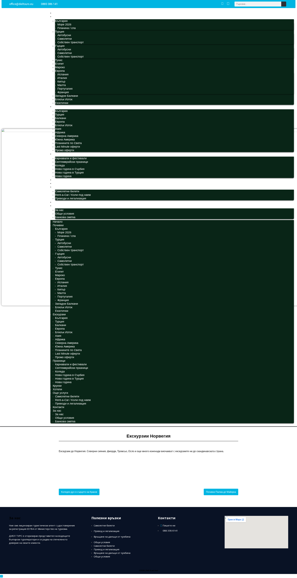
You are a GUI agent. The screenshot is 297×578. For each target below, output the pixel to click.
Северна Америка (66, 136)
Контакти (58, 202)
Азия (58, 128)
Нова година (63, 176)
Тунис (58, 60)
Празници (59, 153)
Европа (60, 70)
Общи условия (64, 213)
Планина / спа (66, 28)
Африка (60, 132)
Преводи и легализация (70, 198)
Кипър (61, 81)
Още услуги (60, 186)
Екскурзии (59, 106)
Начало (57, 12)
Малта (61, 85)
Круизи (57, 179)
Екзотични (61, 102)
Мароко (60, 67)
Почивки (58, 16)
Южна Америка (65, 139)
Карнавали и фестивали (71, 158)
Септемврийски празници (71, 161)
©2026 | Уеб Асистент (148, 570)
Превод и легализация (106, 531)
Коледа (60, 165)
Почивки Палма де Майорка (221, 492)
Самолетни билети (67, 191)
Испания (63, 74)
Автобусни (64, 35)
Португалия (65, 88)
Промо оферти (64, 150)
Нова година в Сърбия (69, 169)
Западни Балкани (66, 95)
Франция (63, 92)
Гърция (60, 45)
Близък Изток (63, 99)
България (61, 20)
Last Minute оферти (67, 146)
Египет (59, 63)
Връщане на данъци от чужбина (112, 536)
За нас (57, 205)
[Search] (283, 4)
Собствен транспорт (70, 42)
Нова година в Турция (69, 172)
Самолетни (64, 38)
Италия (62, 78)
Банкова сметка (65, 217)
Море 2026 (64, 24)
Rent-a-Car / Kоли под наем (73, 194)
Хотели (57, 183)
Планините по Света (68, 143)
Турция (59, 31)
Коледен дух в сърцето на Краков (79, 492)
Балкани (60, 118)
